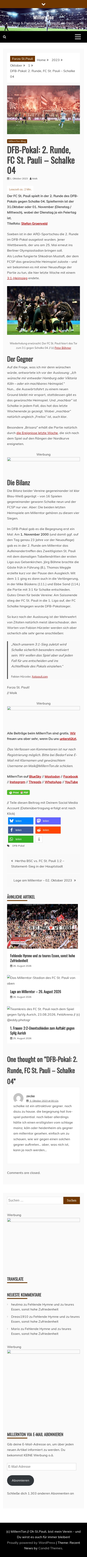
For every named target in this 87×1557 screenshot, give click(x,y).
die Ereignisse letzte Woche (37, 433)
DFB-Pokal (18, 845)
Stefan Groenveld (34, 223)
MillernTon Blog (17, 141)
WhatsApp (53, 782)
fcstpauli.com (40, 676)
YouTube (71, 782)
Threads (35, 782)
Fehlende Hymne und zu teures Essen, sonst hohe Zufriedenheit (42, 958)
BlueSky (35, 776)
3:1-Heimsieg (17, 278)
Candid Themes (50, 1548)
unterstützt (68, 739)
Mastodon (52, 776)
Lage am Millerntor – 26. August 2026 (35, 991)
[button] (20, 820)
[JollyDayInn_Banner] (43, 709)
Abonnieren (20, 1480)
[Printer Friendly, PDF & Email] (18, 795)
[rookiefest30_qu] (43, 1352)
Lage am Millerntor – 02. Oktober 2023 (43, 880)
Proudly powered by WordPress (31, 1543)
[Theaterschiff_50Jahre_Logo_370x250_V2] (43, 1221)
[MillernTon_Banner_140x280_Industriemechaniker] (43, 460)
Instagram (17, 782)
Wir (73, 733)
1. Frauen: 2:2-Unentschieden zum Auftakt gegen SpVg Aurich (42, 1030)
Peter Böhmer (63, 347)
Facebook (70, 776)
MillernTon (43, 17)
